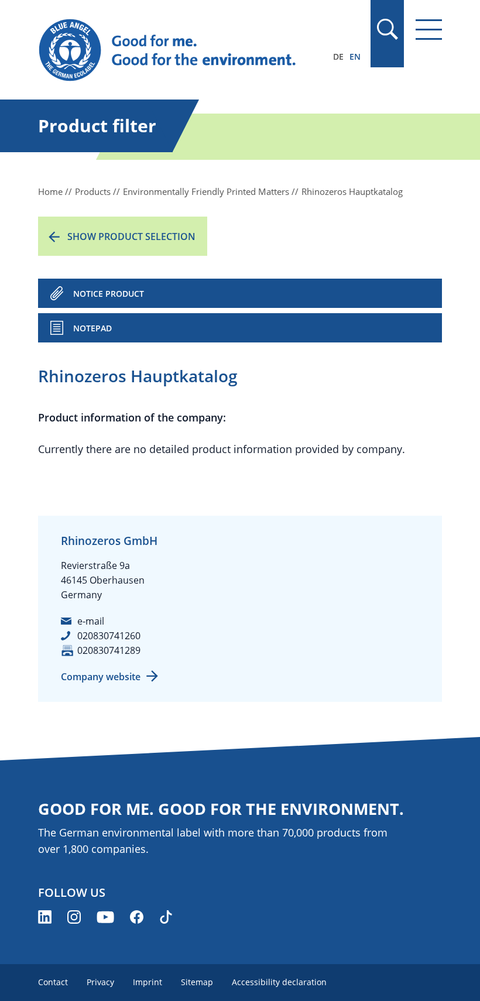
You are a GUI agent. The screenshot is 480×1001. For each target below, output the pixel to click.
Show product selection (131, 236)
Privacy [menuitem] (100, 982)
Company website (100, 676)
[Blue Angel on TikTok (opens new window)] (166, 917)
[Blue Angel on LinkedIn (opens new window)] (45, 917)
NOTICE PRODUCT (108, 293)
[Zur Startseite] (179, 50)
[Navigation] (429, 29)
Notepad (92, 328)
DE (338, 56)
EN (355, 56)
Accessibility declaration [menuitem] (279, 982)
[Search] (387, 29)
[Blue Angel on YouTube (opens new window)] (105, 917)
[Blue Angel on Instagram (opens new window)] (74, 917)
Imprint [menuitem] (147, 982)
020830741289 (108, 650)
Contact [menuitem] (53, 982)
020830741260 (108, 635)
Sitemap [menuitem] (197, 982)
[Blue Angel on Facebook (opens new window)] (136, 917)
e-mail (90, 621)
